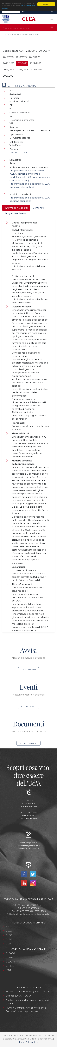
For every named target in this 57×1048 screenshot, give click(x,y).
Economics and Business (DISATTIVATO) (27, 991)
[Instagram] (32, 882)
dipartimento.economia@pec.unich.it (31, 914)
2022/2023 (35, 63)
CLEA (7, 34)
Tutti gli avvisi (28, 669)
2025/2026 (36, 69)
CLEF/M (10, 966)
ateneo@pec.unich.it (31, 846)
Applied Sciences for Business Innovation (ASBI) (28, 1002)
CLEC (9, 935)
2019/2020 (34, 57)
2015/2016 (31, 50)
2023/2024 (9, 69)
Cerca (23, 12)
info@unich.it (31, 842)
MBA (8, 970)
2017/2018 (8, 57)
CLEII (9, 943)
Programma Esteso (15, 213)
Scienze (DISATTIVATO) (18, 995)
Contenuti (38, 207)
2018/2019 (21, 57)
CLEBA (10, 957)
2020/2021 (8, 63)
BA (7, 926)
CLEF (9, 939)
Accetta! (46, 4)
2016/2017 (44, 50)
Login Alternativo (28, 1042)
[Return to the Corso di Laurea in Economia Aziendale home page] (28, 19)
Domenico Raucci (19, 152)
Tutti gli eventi (28, 706)
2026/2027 (8, 75)
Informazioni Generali (16, 207)
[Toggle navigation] (52, 11)
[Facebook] (24, 874)
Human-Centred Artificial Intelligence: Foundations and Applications (26, 1009)
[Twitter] (32, 874)
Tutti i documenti (28, 743)
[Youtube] (24, 882)
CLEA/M (10, 953)
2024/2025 (22, 69)
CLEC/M (10, 961)
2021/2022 (21, 63)
